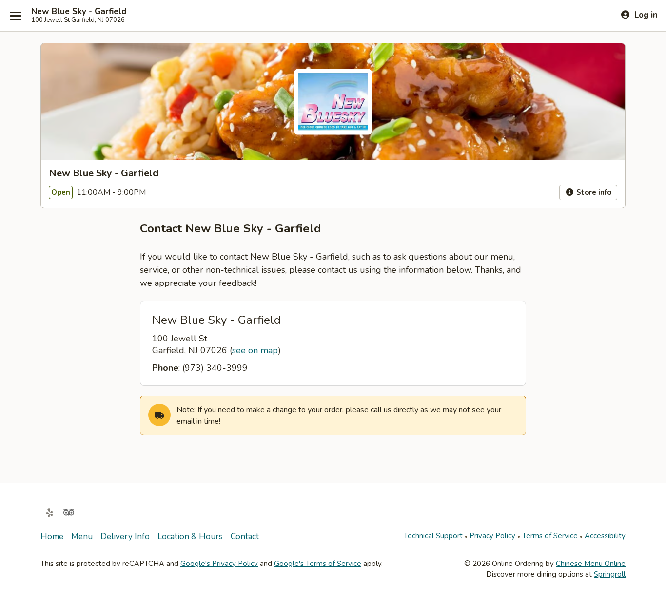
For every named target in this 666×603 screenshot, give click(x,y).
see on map (255, 350)
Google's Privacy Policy (219, 563)
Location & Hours (190, 536)
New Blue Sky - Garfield (78, 12)
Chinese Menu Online (591, 563)
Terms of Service (550, 536)
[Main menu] (15, 15)
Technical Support (433, 536)
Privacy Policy (492, 536)
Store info (592, 192)
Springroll (610, 574)
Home (51, 536)
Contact (245, 536)
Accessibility (605, 536)
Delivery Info (125, 536)
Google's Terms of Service (317, 563)
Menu (82, 536)
